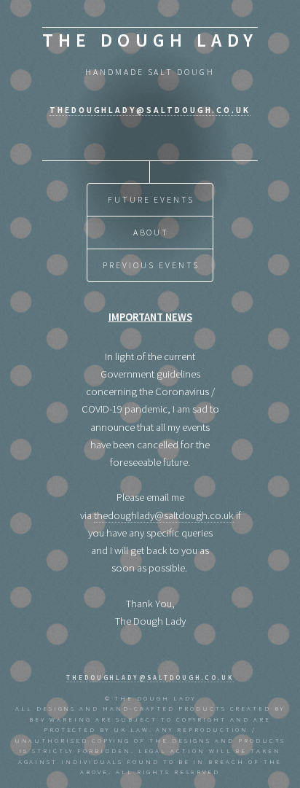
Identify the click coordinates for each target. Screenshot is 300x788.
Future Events (151, 199)
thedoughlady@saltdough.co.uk (150, 109)
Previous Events (151, 265)
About (151, 232)
